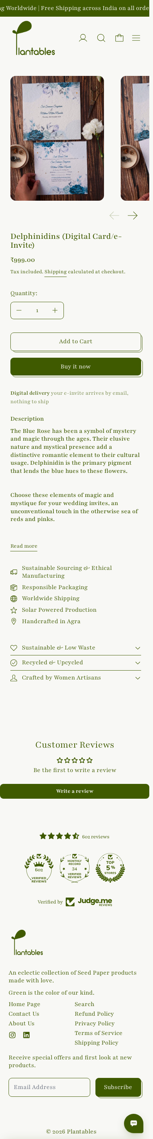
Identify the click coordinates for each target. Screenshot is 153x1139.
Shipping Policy (96, 1043)
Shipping (56, 271)
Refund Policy (94, 1014)
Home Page (24, 1004)
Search (84, 1004)
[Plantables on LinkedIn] (26, 1035)
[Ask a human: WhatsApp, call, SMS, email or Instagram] (133, 1123)
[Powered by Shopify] (83, 38)
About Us (22, 1023)
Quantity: (24, 293)
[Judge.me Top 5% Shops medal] (110, 868)
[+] (55, 310)
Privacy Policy (95, 1023)
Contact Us (24, 1014)
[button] (101, 38)
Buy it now (76, 367)
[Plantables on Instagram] (12, 1035)
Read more (24, 546)
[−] (18, 310)
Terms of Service (99, 1033)
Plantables (82, 1132)
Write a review (75, 791)
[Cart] (119, 38)
